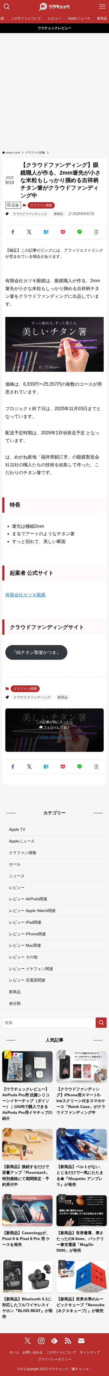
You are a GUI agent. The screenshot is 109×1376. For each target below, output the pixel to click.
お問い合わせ (33, 1352)
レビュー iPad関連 (25, 922)
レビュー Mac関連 (25, 945)
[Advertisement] (54, 93)
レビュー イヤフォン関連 (31, 968)
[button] (12, 232)
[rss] (68, 1341)
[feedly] (54, 1341)
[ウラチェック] (54, 6)
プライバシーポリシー (54, 1359)
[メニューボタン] (102, 6)
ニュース (17, 876)
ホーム (14, 1352)
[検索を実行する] (101, 1022)
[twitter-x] (28, 1341)
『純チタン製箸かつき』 (36, 652)
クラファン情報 (41, 205)
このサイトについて (61, 1352)
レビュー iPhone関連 (27, 934)
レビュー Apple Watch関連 (32, 910)
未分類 (15, 1003)
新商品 (58, 213)
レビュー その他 (23, 957)
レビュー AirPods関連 (28, 899)
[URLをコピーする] (96, 232)
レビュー (17, 887)
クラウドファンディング (30, 213)
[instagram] (41, 1341)
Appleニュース (22, 841)
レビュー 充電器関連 (27, 980)
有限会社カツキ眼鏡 (25, 594)
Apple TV (17, 829)
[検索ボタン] (6, 6)
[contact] (81, 1341)
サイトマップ (90, 1352)
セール (15, 864)
